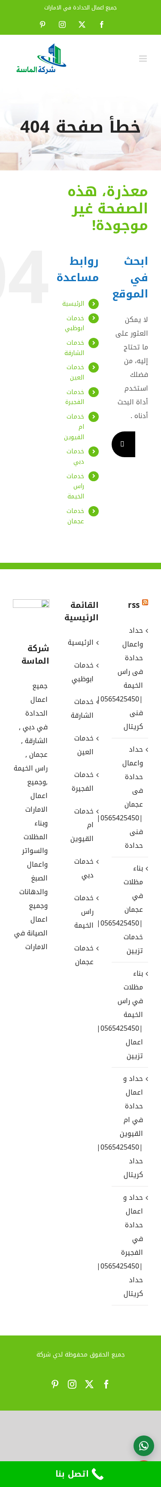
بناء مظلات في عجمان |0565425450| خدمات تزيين (129, 909)
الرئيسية (73, 304)
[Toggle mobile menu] (143, 58)
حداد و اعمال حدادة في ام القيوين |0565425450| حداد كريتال (129, 1126)
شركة (43, 1354)
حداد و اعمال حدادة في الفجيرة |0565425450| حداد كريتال (129, 1245)
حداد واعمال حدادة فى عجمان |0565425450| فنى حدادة (129, 797)
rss (134, 605)
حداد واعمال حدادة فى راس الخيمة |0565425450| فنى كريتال (129, 678)
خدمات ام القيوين (82, 824)
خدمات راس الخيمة (75, 486)
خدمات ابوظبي (74, 323)
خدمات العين (75, 372)
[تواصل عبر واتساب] (144, 1445)
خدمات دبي (75, 456)
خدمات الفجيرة (74, 397)
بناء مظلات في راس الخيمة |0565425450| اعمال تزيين (129, 1014)
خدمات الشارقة (74, 348)
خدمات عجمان (75, 516)
